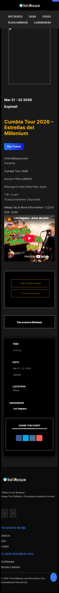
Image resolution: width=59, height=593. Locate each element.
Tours (32, 16)
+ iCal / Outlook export (30, 293)
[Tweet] (26, 438)
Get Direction (7, 561)
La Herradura (42, 22)
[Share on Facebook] (19, 438)
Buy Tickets (15, 16)
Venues (46, 16)
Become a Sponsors (10, 567)
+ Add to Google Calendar (30, 283)
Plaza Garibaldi (18, 22)
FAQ (3, 540)
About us (5, 535)
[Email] (39, 438)
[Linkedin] (32, 438)
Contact (5, 546)
